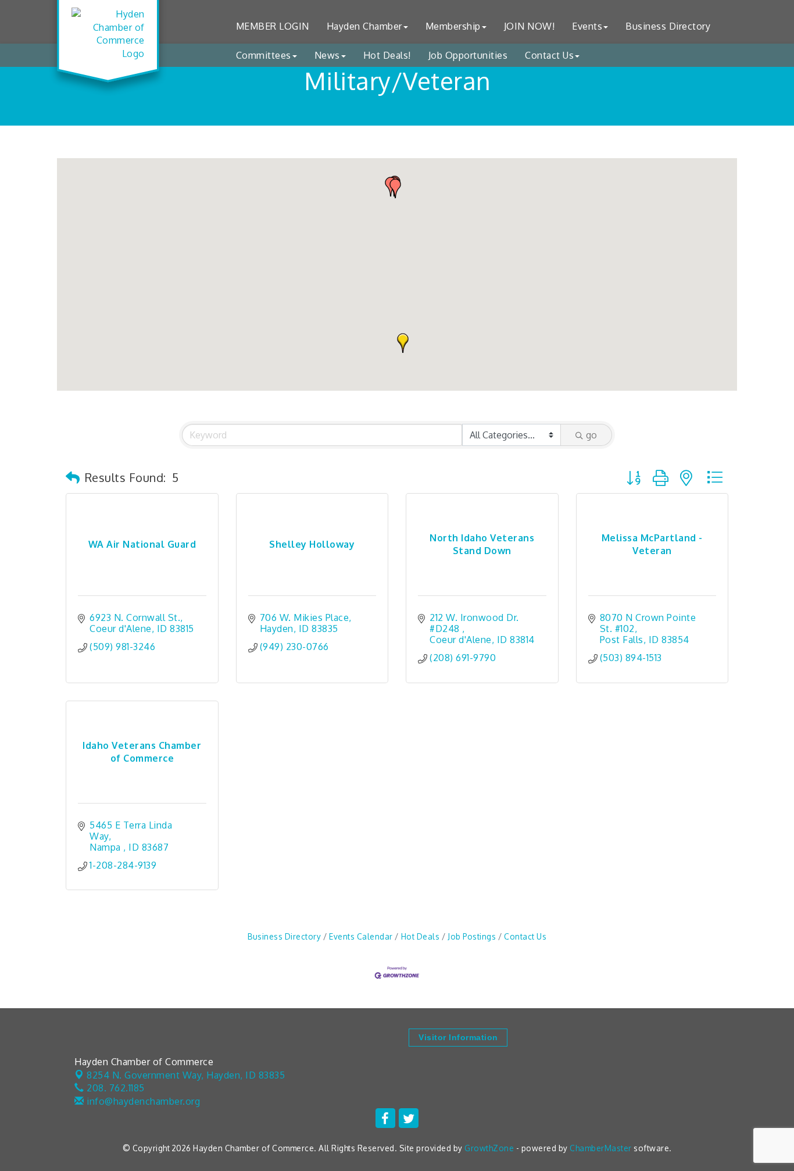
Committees (263, 55)
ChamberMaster (601, 1148)
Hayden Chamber (364, 26)
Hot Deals (420, 936)
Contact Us (549, 55)
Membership (453, 26)
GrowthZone (489, 1148)
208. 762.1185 (114, 1088)
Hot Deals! (387, 55)
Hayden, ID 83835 (186, 1075)
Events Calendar (361, 936)
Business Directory (667, 26)
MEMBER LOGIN (272, 26)
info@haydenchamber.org (142, 1101)
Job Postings (472, 936)
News (327, 55)
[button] (403, 343)
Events (587, 26)
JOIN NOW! (529, 26)
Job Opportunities (468, 55)
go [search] (591, 435)
